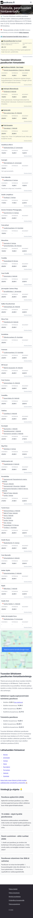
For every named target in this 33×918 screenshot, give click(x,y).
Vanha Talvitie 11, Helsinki (12, 604)
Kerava (5, 755)
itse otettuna (18, 702)
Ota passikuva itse (12, 41)
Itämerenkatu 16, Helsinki (12, 383)
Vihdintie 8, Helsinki (10, 91)
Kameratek (6, 110)
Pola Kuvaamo (8, 125)
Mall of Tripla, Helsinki (11, 493)
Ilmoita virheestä (28, 84)
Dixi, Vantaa (7, 523)
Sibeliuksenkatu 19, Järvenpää (13, 619)
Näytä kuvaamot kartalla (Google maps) (16, 649)
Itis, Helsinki (7, 518)
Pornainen (6, 770)
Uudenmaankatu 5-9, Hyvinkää (13, 228)
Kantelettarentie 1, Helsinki (12, 431)
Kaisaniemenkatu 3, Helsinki (12, 573)
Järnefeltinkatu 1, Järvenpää (12, 291)
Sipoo (5, 764)
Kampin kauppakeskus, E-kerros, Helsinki (17, 70)
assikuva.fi (8, 2)
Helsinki (5, 773)
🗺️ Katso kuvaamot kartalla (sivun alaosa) (15, 36)
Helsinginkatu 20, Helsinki (12, 307)
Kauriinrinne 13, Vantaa (11, 213)
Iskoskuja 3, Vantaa (10, 449)
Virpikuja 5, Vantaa (10, 197)
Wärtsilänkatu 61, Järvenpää (12, 163)
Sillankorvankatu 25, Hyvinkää (13, 337)
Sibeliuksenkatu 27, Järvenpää (13, 148)
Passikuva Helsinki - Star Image (13, 67)
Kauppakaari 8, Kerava (11, 261)
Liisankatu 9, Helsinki (10, 413)
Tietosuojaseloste (14, 904)
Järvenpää (6, 758)
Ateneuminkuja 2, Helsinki (12, 511)
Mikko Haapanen (24, 32)
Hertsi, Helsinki (8, 515)
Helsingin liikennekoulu (10, 89)
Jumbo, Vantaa (8, 495)
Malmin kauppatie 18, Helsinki (13, 368)
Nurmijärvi (6, 767)
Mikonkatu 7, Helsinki (10, 589)
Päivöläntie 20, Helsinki (11, 322)
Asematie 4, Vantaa (10, 243)
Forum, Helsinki (9, 484)
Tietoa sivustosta (14, 893)
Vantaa (5, 761)
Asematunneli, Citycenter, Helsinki (14, 486)
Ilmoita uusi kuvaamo (27, 56)
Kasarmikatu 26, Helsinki (11, 398)
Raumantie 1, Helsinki (10, 429)
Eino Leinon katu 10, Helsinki (13, 113)
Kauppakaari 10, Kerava (11, 525)
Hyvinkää (6, 776)
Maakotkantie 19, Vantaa (11, 543)
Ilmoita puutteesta (15, 897)
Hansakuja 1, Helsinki (10, 128)
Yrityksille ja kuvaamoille (16, 900)
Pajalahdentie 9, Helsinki (11, 464)
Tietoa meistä (13, 889)
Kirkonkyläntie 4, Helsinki (12, 558)
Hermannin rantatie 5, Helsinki (13, 434)
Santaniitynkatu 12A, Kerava (12, 246)
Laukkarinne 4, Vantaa (11, 180)
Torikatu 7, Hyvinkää (10, 527)
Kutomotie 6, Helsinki (10, 276)
